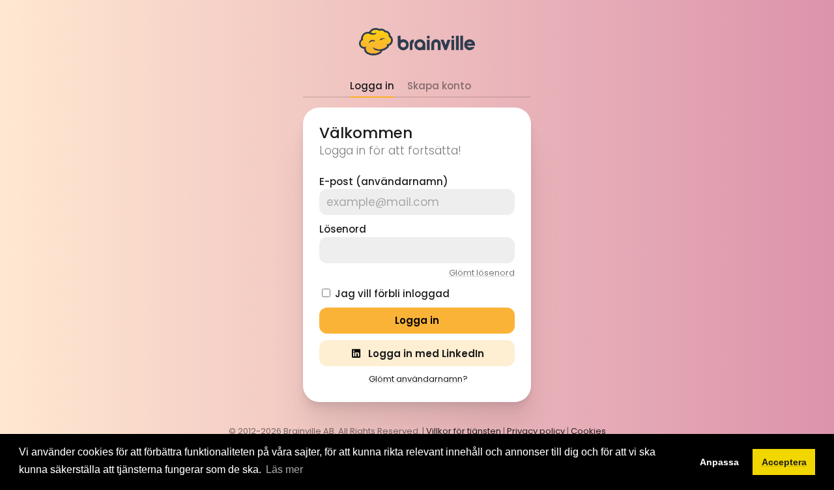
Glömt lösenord (482, 273)
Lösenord (342, 229)
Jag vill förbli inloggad (392, 293)
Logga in (372, 86)
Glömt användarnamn (416, 379)
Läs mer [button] (284, 469)
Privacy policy (536, 431)
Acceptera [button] (784, 462)
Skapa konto (439, 86)
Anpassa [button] (719, 462)
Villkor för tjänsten (463, 431)
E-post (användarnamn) (383, 181)
